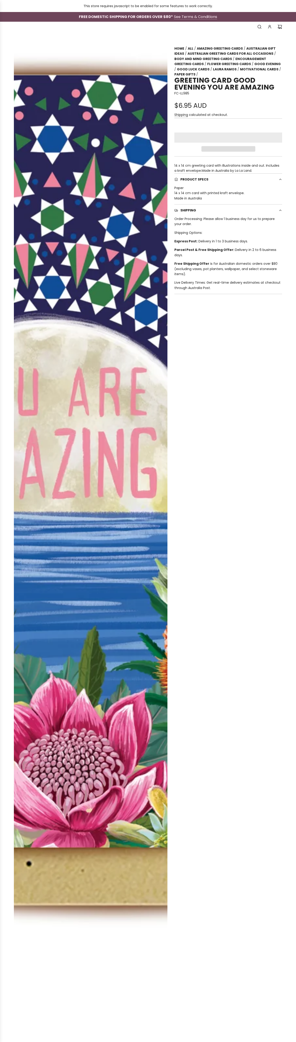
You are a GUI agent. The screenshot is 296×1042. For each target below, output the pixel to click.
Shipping (181, 114)
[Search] (259, 27)
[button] (228, 138)
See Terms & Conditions (195, 16)
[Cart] (280, 27)
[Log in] (270, 27)
